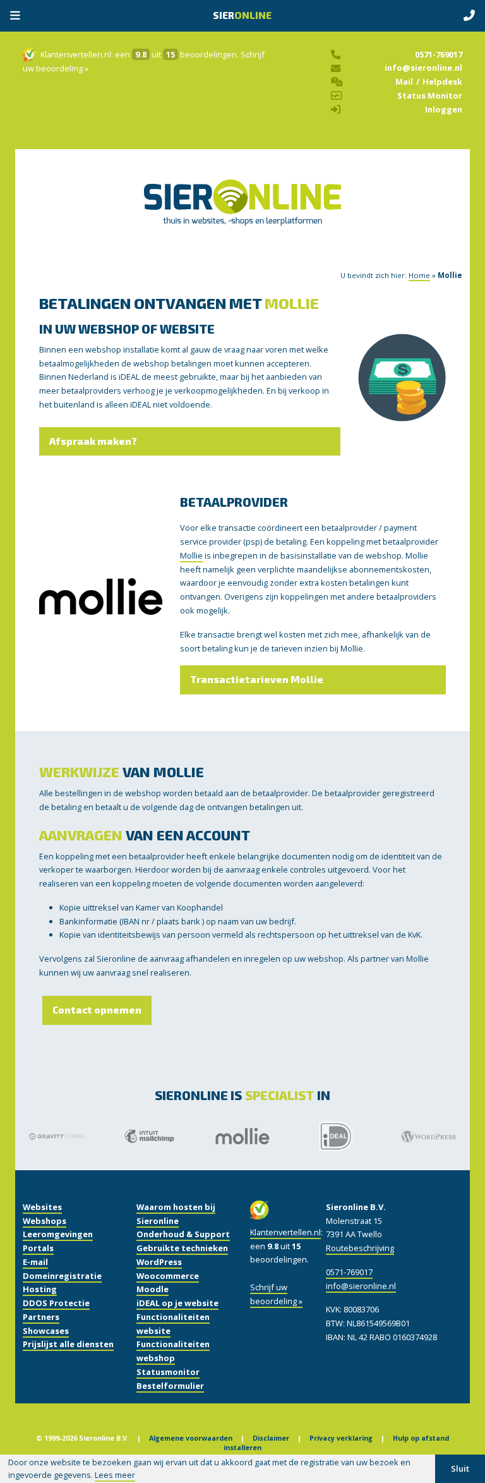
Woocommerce (167, 1275)
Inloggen (443, 109)
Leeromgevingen (58, 1234)
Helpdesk (442, 81)
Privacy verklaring (341, 1438)
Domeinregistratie (62, 1275)
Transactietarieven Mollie (256, 679)
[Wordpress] (428, 1136)
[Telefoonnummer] (469, 16)
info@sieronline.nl (423, 67)
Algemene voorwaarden (190, 1438)
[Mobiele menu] (15, 16)
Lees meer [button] (115, 1474)
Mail (404, 81)
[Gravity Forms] (56, 1136)
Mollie (191, 555)
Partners (41, 1317)
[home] (242, 215)
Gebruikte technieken (182, 1248)
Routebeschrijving (360, 1248)
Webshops (44, 1220)
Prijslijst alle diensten (68, 1344)
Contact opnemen (96, 1009)
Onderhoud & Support (183, 1234)
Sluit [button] (460, 1468)
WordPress (159, 1262)
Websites (42, 1207)
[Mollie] (242, 1136)
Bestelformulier (170, 1385)
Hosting (40, 1289)
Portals (38, 1248)
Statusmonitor (168, 1371)
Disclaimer (271, 1438)
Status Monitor (429, 95)
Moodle (152, 1289)
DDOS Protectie (56, 1303)
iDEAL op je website (177, 1303)
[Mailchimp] (149, 1136)
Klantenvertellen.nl (75, 54)
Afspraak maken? (93, 441)
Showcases (46, 1330)
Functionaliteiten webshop (173, 1351)
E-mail (35, 1262)
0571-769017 (438, 54)
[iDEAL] (335, 1136)
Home (419, 275)
